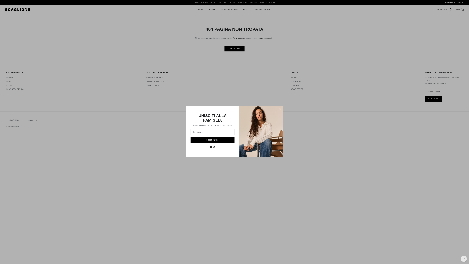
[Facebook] (211, 147)
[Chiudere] (280, 109)
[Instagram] (214, 147)
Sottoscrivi (212, 140)
